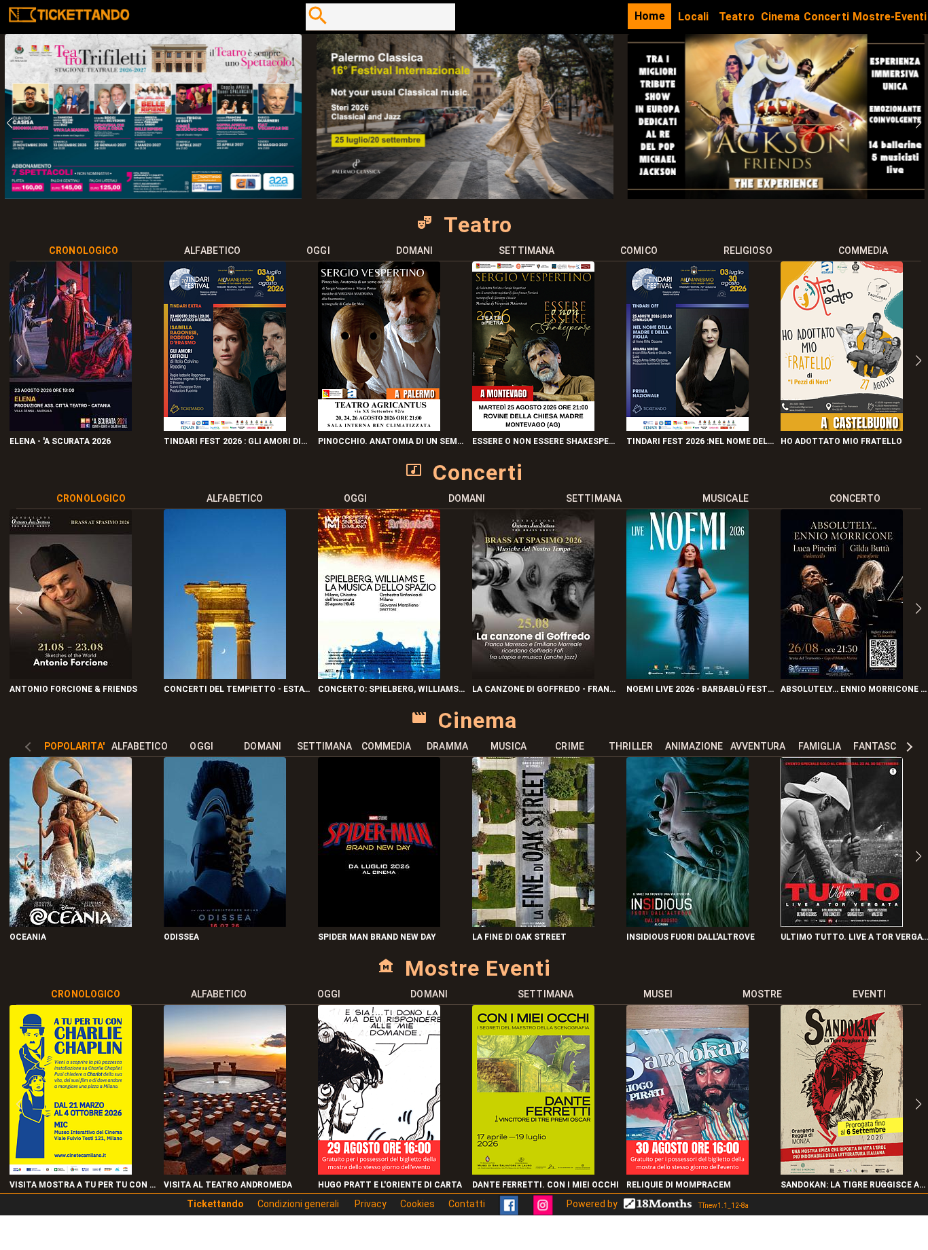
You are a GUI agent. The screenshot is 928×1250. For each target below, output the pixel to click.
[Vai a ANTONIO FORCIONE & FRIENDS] (71, 675)
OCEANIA (28, 937)
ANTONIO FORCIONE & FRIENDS (73, 689)
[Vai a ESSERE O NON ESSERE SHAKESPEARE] (533, 427)
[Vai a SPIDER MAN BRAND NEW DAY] (379, 923)
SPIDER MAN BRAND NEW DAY (377, 937)
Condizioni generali (299, 1203)
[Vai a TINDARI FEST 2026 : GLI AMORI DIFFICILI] (225, 427)
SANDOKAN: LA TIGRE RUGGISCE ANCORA (854, 1185)
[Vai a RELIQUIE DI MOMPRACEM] (687, 1170)
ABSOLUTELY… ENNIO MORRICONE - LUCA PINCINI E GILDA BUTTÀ (854, 689)
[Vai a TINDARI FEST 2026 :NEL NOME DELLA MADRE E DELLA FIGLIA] (687, 427)
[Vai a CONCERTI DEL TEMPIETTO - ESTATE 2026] (225, 675)
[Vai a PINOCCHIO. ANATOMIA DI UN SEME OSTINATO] (379, 427)
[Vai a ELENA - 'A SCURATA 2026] (71, 427)
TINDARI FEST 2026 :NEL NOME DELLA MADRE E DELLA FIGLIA (700, 441)
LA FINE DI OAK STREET (519, 937)
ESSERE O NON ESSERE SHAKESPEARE (546, 441)
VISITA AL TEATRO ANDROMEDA (228, 1185)
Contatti (466, 1203)
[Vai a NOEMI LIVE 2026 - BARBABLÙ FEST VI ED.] (687, 675)
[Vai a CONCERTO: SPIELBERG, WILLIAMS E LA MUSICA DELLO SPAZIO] (379, 675)
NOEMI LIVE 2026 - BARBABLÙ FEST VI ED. (700, 689)
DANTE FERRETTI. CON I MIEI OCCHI (545, 1185)
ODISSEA (181, 937)
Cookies (417, 1203)
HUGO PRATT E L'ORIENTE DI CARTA (390, 1185)
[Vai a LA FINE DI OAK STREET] (533, 923)
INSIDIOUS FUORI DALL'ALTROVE (690, 937)
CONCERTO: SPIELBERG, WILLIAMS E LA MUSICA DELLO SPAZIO (391, 689)
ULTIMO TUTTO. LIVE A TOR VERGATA (854, 937)
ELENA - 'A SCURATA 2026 (60, 441)
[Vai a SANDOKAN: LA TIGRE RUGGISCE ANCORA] (842, 1170)
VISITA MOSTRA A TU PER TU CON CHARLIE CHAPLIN (83, 1185)
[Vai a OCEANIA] (71, 923)
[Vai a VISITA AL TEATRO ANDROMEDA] (225, 1170)
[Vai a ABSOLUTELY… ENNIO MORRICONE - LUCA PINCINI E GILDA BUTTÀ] (842, 675)
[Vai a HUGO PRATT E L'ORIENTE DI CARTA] (379, 1170)
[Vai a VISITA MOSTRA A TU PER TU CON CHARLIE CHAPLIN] (71, 1170)
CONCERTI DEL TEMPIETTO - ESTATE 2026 (237, 689)
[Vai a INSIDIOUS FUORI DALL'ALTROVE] (687, 923)
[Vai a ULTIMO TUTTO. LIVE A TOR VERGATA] (842, 923)
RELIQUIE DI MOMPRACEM (678, 1185)
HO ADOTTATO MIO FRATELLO (841, 441)
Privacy (371, 1203)
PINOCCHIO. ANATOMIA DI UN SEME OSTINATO (391, 441)
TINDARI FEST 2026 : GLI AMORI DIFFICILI (237, 441)
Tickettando (215, 1203)
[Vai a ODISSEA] (225, 923)
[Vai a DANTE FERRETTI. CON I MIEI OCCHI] (533, 1170)
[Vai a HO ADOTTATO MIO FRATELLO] (842, 427)
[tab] (83, 250)
